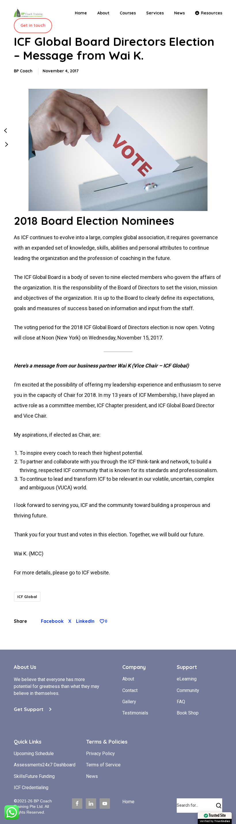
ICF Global (27, 596)
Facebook (52, 621)
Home (128, 801)
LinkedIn (85, 621)
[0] (102, 621)
